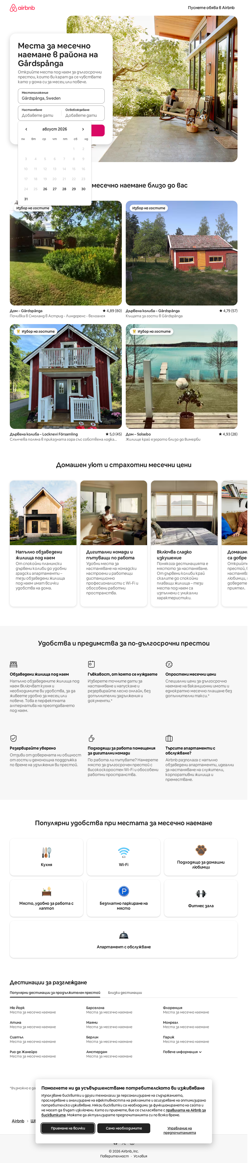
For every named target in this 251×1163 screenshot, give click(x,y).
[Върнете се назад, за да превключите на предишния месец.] (26, 129)
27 (55, 189)
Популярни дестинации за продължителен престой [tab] (55, 992)
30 (83, 189)
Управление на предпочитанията (179, 1130)
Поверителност (114, 1156)
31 (26, 199)
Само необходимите (124, 1128)
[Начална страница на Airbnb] (22, 7)
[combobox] (61, 98)
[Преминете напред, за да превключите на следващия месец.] (82, 129)
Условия (140, 1156)
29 (74, 189)
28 (64, 189)
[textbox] (39, 115)
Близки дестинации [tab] (125, 992)
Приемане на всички (68, 1128)
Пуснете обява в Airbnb (211, 7)
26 (45, 189)
